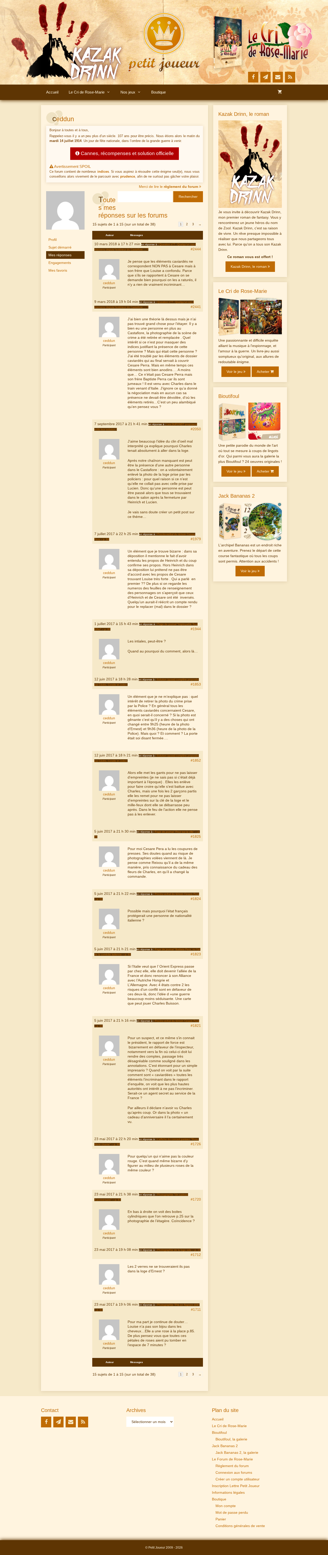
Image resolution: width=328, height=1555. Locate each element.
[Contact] (278, 77)
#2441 (196, 307)
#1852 (196, 760)
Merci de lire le (168, 187)
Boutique (158, 92)
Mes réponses (59, 255)
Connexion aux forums (234, 1472)
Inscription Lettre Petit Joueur (236, 1486)
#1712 (196, 1255)
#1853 (196, 684)
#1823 (196, 954)
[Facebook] (253, 77)
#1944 (196, 629)
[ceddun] (65, 233)
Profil (52, 240)
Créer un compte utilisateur (238, 1479)
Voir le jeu (235, 372)
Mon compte (226, 1506)
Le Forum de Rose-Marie (232, 1459)
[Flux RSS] (290, 77)
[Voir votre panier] (279, 92)
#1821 (196, 1026)
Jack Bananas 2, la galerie (237, 1452)
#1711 (196, 1309)
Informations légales (228, 1492)
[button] (110, 92)
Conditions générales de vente (240, 1526)
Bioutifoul (219, 1432)
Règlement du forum (232, 1466)
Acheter (263, 372)
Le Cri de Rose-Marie (87, 92)
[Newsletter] (265, 77)
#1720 (196, 1199)
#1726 (196, 1144)
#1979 (196, 539)
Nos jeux (127, 92)
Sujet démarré (59, 247)
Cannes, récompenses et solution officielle (126, 153)
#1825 (196, 836)
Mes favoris (57, 270)
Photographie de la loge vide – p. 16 (179, 1250)
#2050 (196, 429)
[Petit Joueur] (164, 42)
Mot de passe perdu (232, 1512)
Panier (221, 1519)
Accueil (52, 92)
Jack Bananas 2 (225, 1446)
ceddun (63, 118)
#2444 (196, 249)
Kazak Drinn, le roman (249, 266)
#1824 (196, 899)
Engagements (59, 263)
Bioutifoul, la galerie (231, 1439)
